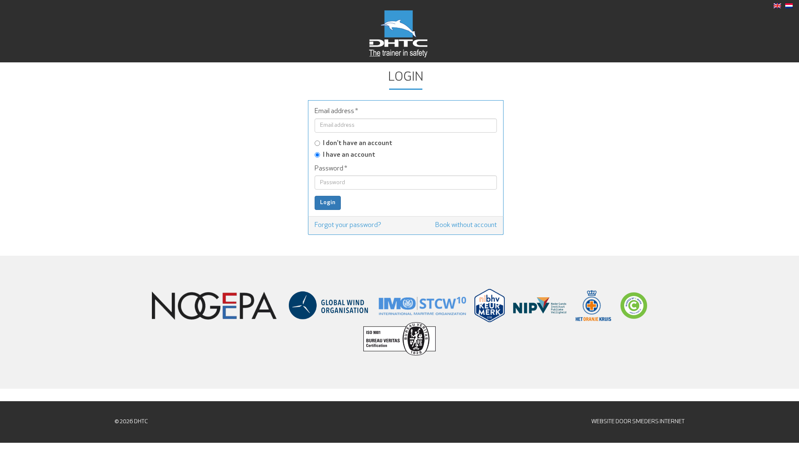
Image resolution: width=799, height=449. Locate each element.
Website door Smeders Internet (638, 422)
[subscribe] (777, 5)
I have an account (349, 155)
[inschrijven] (789, 5)
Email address (336, 111)
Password (331, 168)
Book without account (466, 225)
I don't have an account (357, 143)
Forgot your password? (348, 225)
